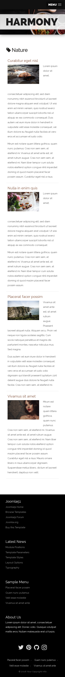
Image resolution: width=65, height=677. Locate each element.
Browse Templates (16, 512)
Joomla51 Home (14, 507)
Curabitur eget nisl (23, 61)
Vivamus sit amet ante (18, 603)
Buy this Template (15, 527)
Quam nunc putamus (17, 592)
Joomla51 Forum (15, 517)
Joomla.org (12, 522)
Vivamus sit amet (22, 396)
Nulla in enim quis (22, 188)
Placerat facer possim (25, 297)
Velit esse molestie (16, 597)
